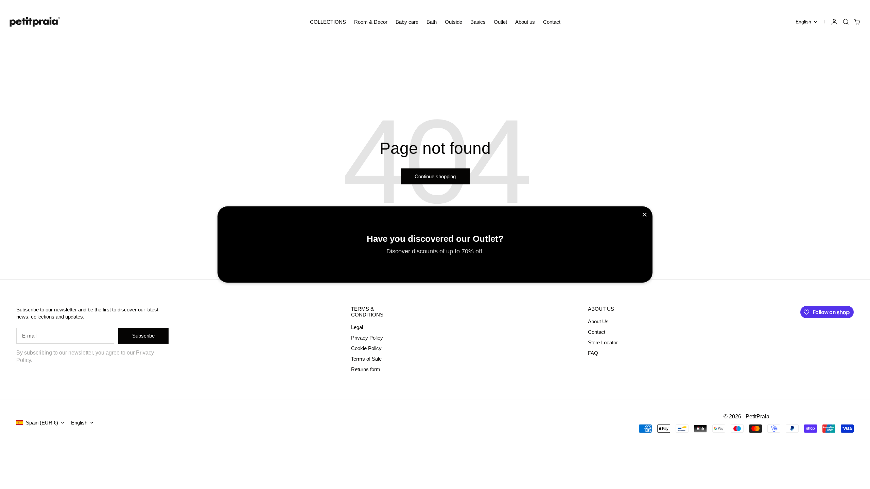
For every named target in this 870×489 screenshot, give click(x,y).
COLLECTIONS (328, 22)
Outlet (500, 22)
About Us (598, 321)
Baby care (407, 22)
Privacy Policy (367, 338)
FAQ (593, 353)
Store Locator (603, 342)
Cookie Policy (366, 348)
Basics (478, 22)
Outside (453, 22)
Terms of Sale (366, 359)
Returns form (365, 369)
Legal (357, 327)
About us (525, 22)
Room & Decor (370, 22)
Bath (432, 22)
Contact (551, 22)
